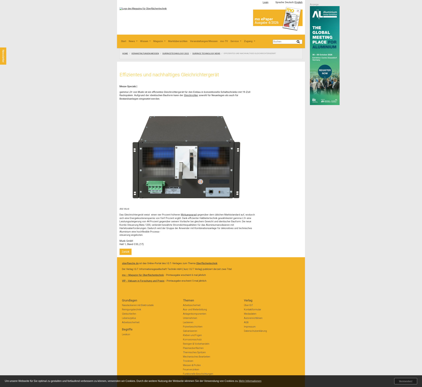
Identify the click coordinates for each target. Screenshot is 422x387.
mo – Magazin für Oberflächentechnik (143, 275)
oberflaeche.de (130, 263)
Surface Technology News (206, 53)
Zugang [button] (248, 41)
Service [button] (234, 41)
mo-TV (224, 41)
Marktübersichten (177, 41)
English (298, 2)
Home (125, 53)
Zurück (125, 252)
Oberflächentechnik (206, 263)
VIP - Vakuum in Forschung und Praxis (143, 281)
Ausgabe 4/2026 (267, 22)
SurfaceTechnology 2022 (175, 53)
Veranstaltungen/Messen (204, 41)
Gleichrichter (191, 95)
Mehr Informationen (250, 381)
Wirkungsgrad (189, 215)
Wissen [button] (144, 41)
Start (123, 41)
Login (265, 2)
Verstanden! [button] (405, 381)
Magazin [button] (158, 41)
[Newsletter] (8, 44)
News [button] (132, 41)
